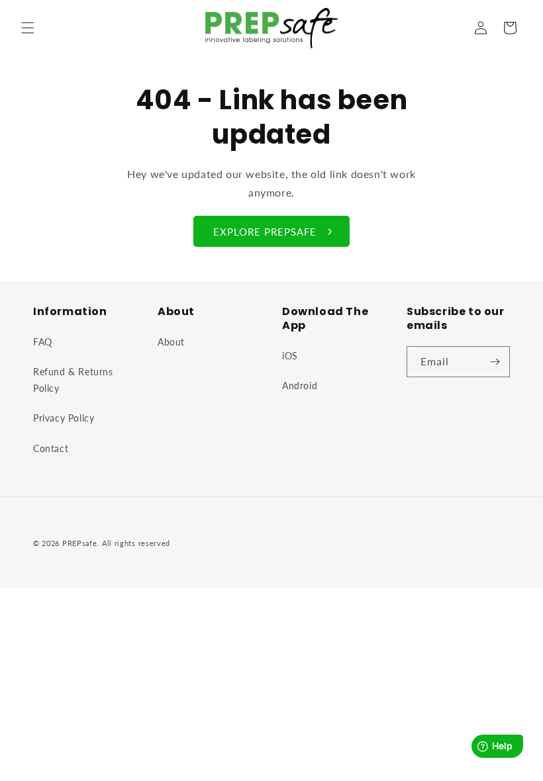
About (171, 341)
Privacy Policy (63, 418)
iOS (290, 355)
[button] (27, 27)
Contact (50, 448)
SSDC (159, 556)
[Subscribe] (494, 361)
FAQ (42, 341)
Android (299, 385)
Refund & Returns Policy (73, 380)
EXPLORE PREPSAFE (265, 232)
